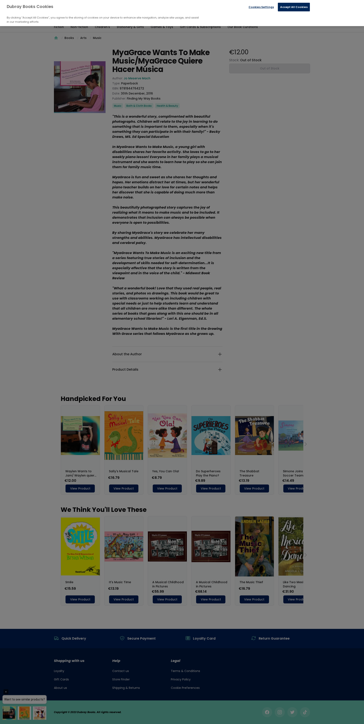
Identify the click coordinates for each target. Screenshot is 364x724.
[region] (182, 13)
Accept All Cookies (293, 7)
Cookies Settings (261, 7)
